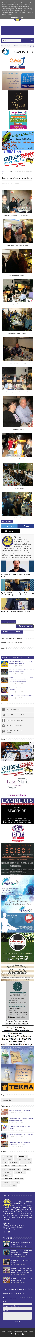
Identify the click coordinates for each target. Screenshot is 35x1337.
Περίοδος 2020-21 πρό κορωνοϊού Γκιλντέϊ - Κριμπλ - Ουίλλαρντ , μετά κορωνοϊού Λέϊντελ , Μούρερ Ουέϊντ (21, 1270)
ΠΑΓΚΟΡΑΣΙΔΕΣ (7, 1172)
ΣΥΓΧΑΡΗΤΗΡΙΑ (20, 1172)
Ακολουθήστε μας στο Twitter (16, 715)
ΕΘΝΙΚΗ (4, 1162)
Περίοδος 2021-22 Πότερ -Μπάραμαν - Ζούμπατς (15, 611)
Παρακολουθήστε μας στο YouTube (15, 731)
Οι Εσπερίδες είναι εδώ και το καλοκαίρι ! (20, 1110)
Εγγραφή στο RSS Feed (14, 710)
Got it (23, 17)
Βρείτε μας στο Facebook (15, 720)
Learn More (14, 17)
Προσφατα (6, 657)
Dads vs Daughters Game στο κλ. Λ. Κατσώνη (21, 1134)
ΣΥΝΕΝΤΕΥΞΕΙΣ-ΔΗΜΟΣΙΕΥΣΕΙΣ (12, 1179)
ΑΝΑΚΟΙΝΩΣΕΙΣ (7, 1159)
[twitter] (9, 1232)
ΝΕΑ (18, 1169)
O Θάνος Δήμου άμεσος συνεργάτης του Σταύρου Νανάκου (15, 575)
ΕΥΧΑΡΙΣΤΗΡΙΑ (26, 1162)
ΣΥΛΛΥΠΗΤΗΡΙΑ (7, 1175)
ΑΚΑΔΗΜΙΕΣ (23, 1156)
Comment (11, 531)
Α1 (15, 1156)
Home (3, 172)
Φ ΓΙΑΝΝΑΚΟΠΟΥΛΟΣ (9, 1185)
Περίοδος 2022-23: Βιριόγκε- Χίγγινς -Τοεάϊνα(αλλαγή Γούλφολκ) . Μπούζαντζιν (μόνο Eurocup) (17, 594)
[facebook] (5, 1232)
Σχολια (29, 657)
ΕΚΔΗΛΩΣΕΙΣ (14, 1162)
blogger (17, 632)
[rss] (22, 1334)
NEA (3, 1156)
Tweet (12, 526)
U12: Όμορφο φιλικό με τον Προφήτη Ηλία (20, 695)
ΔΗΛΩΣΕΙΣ (27, 1159)
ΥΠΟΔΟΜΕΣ (15, 1182)
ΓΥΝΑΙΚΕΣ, (17, 183)
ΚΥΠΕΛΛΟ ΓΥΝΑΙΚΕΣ (19, 1166)
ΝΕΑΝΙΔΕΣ (26, 1169)
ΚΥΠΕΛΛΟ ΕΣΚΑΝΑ (8, 1169)
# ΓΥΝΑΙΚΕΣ (9, 521)
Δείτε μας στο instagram (14, 725)
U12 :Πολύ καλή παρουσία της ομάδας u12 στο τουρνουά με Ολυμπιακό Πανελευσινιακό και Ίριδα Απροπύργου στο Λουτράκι (21, 679)
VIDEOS (9, 1156)
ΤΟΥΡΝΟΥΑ (5, 1182)
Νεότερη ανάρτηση (8, 622)
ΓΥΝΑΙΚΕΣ (10, 172)
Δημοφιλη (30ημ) (17, 658)
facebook (6, 632)
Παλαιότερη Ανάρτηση (25, 626)
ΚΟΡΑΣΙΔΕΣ (5, 1166)
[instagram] (11, 1334)
